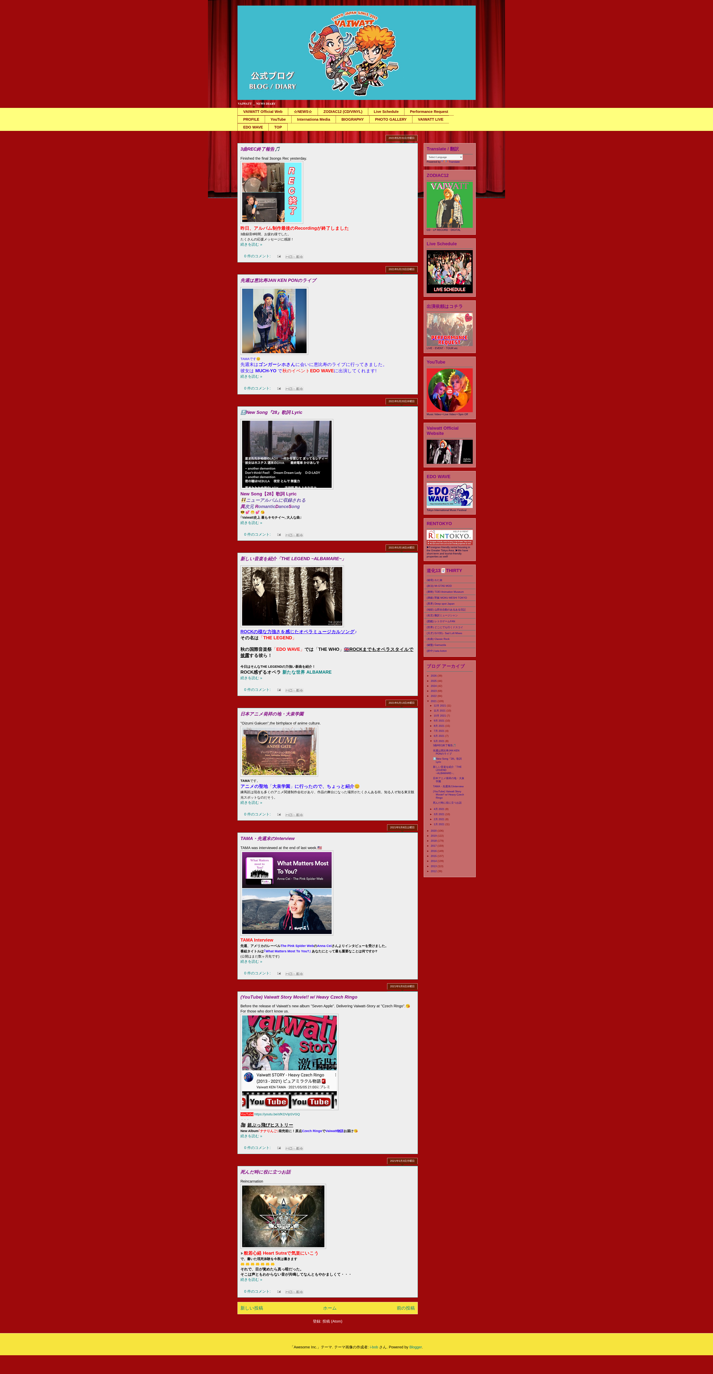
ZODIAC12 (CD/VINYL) (342, 112)
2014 (434, 860)
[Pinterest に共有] (301, 257)
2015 (434, 855)
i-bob (374, 1347)
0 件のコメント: (258, 256)
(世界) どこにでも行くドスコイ (445, 627)
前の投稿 (406, 1307)
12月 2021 (440, 705)
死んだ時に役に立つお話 (265, 1171)
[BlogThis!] (291, 257)
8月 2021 (439, 725)
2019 (434, 835)
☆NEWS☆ (303, 112)
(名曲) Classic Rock (438, 638)
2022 (434, 695)
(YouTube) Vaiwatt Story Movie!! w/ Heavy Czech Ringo (298, 996)
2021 (434, 701)
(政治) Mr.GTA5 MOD (439, 585)
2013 (434, 866)
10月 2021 (440, 715)
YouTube (278, 119)
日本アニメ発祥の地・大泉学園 (272, 713)
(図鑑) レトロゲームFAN (441, 621)
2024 (434, 685)
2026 (434, 675)
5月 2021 (439, 741)
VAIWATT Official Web (262, 112)
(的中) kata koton (437, 650)
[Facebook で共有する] (298, 257)
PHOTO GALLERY (391, 119)
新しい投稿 (251, 1307)
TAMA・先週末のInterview (267, 838)
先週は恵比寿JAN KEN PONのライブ (278, 280)
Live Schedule (386, 112)
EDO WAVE (253, 127)
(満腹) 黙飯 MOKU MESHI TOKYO (447, 597)
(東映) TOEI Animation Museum (445, 591)
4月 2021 (439, 809)
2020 (434, 830)
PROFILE (251, 119)
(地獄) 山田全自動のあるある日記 (446, 609)
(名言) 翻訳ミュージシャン (442, 615)
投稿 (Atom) (332, 1321)
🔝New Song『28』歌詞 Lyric (271, 412)
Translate (454, 161)
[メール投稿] (279, 256)
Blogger (415, 1347)
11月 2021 (440, 710)
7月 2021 (439, 730)
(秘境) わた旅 (434, 580)
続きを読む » (251, 244)
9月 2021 (439, 720)
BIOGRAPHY (352, 119)
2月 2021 (439, 819)
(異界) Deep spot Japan (441, 603)
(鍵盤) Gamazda (436, 644)
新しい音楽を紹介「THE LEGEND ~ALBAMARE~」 (293, 558)
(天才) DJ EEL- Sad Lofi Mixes (444, 633)
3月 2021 (439, 814)
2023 (434, 690)
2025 (434, 680)
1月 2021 (439, 824)
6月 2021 (439, 735)
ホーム (330, 1307)
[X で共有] (294, 257)
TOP (278, 127)
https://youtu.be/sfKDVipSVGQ (277, 1114)
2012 (434, 871)
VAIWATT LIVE (430, 119)
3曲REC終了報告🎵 (260, 149)
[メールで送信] (287, 257)
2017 (434, 845)
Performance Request (429, 112)
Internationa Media (313, 119)
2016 (434, 850)
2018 (434, 840)
